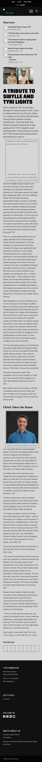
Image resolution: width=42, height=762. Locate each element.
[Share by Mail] (37, 649)
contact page (8, 635)
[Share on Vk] (29, 649)
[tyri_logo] (17, 11)
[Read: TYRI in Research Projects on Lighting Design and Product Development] (5, 40)
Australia (22, 5)
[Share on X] (9, 649)
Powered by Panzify (13, 759)
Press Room (6, 744)
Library (19, 1)
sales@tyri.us (10, 681)
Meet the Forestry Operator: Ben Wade (20, 48)
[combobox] (21, 5)
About (13, 1)
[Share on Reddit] (33, 649)
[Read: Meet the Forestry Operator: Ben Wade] (5, 49)
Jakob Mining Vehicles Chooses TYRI (19, 27)
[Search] (36, 11)
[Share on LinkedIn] (21, 649)
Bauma (14, 357)
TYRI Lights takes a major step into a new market (23, 33)
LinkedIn (34, 635)
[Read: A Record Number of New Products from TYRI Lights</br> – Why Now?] (5, 56)
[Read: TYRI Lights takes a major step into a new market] (5, 34)
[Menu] (31, 11)
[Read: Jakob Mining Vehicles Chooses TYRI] (5, 28)
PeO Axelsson (7, 737)
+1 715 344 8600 (13, 678)
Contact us (6, 699)
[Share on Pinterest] (17, 649)
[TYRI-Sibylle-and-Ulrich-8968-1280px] (18, 75)
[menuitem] (13, 1)
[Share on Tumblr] (25, 649)
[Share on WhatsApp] (13, 649)
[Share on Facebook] (5, 649)
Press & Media (27, 1)
